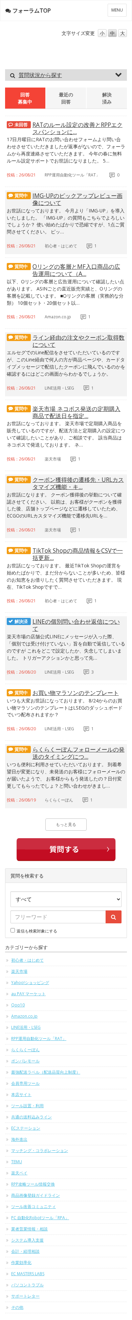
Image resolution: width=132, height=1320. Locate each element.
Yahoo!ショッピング (30, 982)
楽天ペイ (19, 1173)
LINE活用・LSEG (26, 1027)
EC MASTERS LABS (27, 1274)
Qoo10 (18, 1005)
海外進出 (19, 1139)
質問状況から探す (40, 75)
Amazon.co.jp (24, 1016)
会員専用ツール (25, 1083)
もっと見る (66, 824)
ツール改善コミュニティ (33, 1206)
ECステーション (25, 1128)
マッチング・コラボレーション (39, 1150)
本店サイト (21, 1094)
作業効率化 (21, 1262)
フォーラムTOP (32, 10)
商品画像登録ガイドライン (35, 1195)
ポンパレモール (25, 1061)
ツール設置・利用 (27, 1106)
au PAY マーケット (28, 994)
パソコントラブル (27, 1285)
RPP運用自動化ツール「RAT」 (38, 1038)
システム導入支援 (27, 1240)
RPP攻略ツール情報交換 (33, 1184)
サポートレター (25, 1296)
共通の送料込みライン (31, 1117)
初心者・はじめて (27, 960)
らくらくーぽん (25, 1050)
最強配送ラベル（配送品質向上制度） (45, 1072)
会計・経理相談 (25, 1251)
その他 (17, 1307)
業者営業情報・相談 (29, 1229)
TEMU (16, 1162)
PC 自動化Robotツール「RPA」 (40, 1218)
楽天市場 (19, 971)
